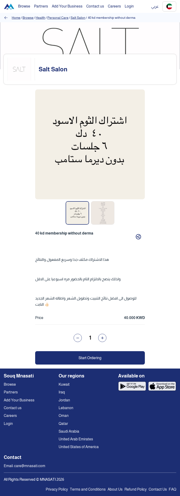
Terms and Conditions (88, 489)
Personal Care (57, 17)
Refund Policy (135, 489)
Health (40, 17)
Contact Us (158, 489)
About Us (115, 489)
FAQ (172, 489)
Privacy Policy (57, 489)
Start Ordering (90, 358)
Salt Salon (78, 17)
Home (16, 17)
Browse (28, 17)
